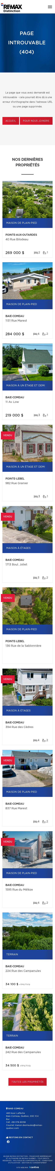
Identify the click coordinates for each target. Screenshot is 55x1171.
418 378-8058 (18, 1122)
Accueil (11, 121)
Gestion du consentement (34, 1163)
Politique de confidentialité (26, 1160)
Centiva (34, 1167)
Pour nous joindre (36, 121)
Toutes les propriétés (27, 1082)
